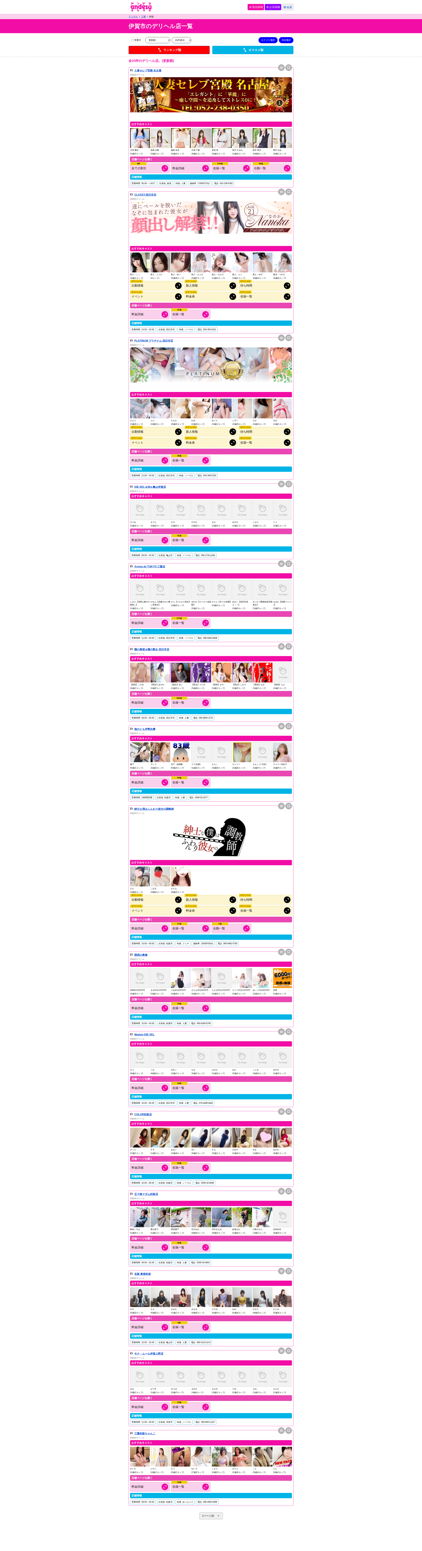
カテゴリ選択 (268, 40)
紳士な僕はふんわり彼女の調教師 (154, 809)
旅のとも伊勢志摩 (144, 729)
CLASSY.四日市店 (145, 194)
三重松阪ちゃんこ (144, 1433)
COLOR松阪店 (143, 1114)
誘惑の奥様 (141, 954)
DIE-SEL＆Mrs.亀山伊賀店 (150, 486)
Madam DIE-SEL (144, 1034)
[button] (211, 98)
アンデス (133, 16)
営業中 (137, 40)
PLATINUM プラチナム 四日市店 (153, 340)
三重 (143, 16)
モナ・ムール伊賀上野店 (148, 1353)
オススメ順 (252, 50)
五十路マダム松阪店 (146, 1194)
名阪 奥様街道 (142, 1274)
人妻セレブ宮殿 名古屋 (147, 70)
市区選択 (286, 40)
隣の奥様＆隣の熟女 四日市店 (151, 649)
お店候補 (273, 7)
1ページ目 (211, 1516)
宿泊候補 (256, 7)
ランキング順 (169, 50)
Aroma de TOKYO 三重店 (149, 566)
